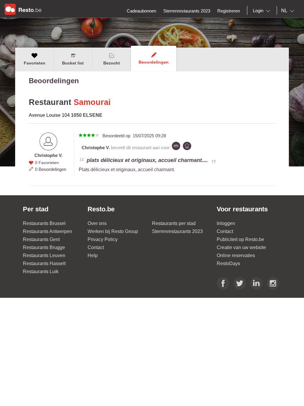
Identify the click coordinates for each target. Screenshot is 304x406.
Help (93, 255)
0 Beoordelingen (50, 169)
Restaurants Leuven (44, 255)
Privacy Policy (103, 239)
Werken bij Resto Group (113, 231)
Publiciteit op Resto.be (240, 239)
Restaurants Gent (41, 239)
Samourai (92, 102)
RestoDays (228, 263)
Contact (96, 247)
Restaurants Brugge (44, 247)
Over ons (97, 223)
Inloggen (226, 223)
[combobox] (263, 10)
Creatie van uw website (241, 247)
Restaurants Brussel (44, 223)
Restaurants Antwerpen (47, 231)
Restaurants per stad (174, 223)
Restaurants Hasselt (44, 263)
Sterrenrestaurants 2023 (177, 231)
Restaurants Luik (40, 271)
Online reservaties (236, 255)
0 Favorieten (47, 162)
